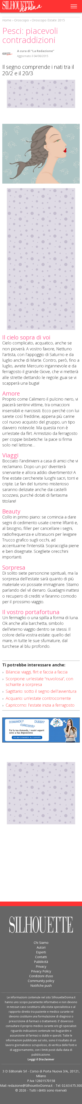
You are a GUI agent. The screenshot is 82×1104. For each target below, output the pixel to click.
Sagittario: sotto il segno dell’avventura (41, 691)
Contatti (41, 957)
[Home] (24, 6)
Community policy (41, 981)
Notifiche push (41, 985)
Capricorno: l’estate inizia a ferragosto (40, 705)
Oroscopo (21, 20)
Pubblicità (41, 961)
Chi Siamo (41, 942)
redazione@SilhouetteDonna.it (30, 1085)
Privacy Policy (41, 971)
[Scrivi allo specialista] (41, 730)
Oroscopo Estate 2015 (48, 20)
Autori (41, 947)
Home (6, 20)
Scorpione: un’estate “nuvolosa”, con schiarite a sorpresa (39, 681)
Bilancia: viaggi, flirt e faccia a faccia (36, 672)
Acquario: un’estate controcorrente (38, 698)
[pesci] (41, 154)
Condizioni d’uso (41, 976)
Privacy (41, 966)
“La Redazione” (42, 51)
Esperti (41, 952)
